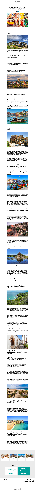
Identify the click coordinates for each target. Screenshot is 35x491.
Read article (11, 473)
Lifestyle (8, 481)
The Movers (8, 482)
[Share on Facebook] (17, 11)
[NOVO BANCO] (17, 479)
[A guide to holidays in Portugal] (18, 11)
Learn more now (23, 473)
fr (33, 1)
